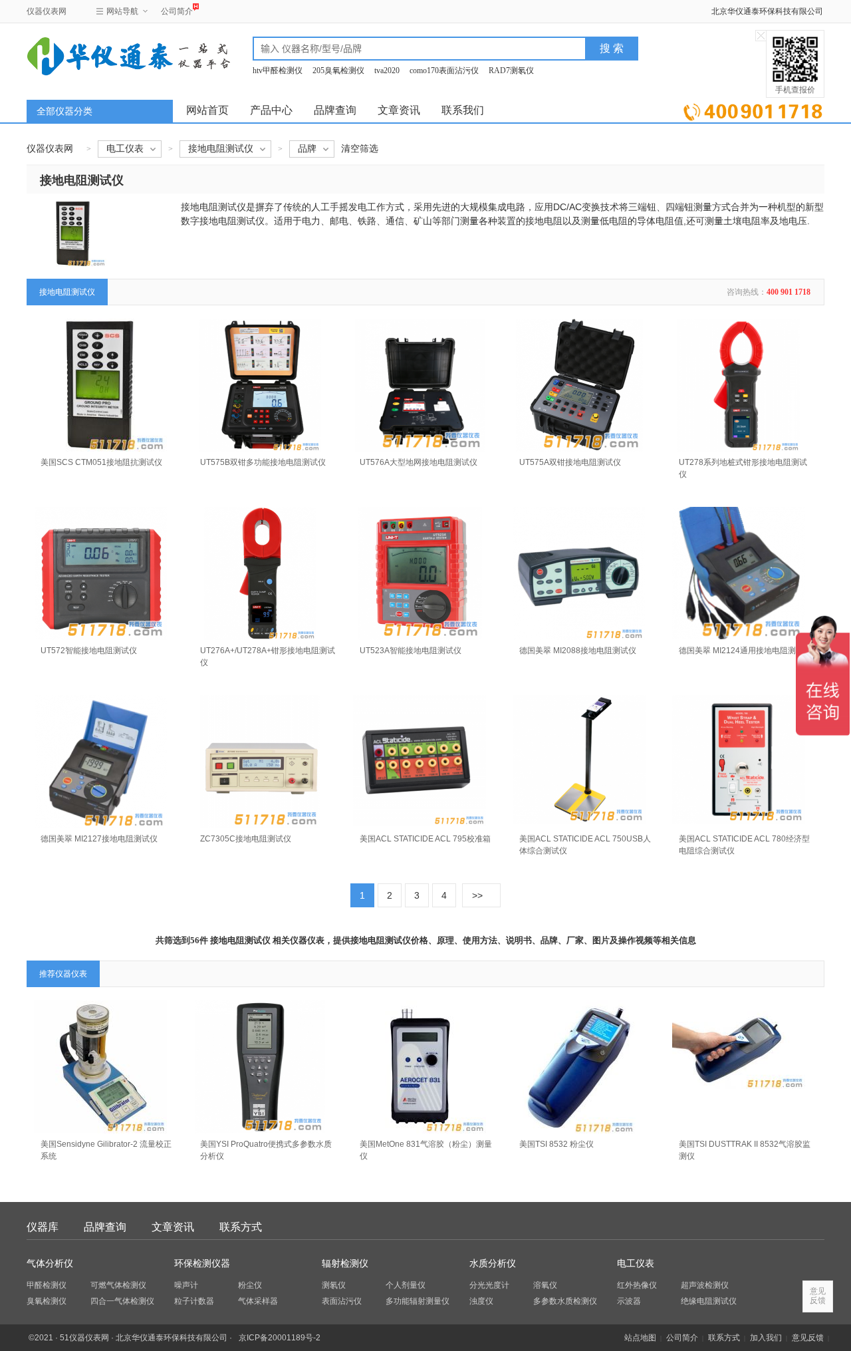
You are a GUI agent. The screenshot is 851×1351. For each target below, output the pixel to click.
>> (477, 895)
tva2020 (387, 70)
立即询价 (752, 109)
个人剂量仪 (406, 1285)
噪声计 (186, 1285)
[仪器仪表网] (98, 55)
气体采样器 (258, 1301)
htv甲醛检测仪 (278, 70)
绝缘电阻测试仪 (709, 1301)
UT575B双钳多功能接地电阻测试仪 (263, 462)
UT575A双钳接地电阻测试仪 (570, 462)
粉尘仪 (250, 1285)
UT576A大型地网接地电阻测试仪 (418, 462)
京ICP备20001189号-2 (279, 1337)
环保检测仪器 (202, 1264)
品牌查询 (335, 110)
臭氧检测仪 (46, 1301)
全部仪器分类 (64, 111)
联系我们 (462, 110)
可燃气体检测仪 (118, 1285)
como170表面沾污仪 (444, 70)
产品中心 (271, 110)
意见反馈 (808, 1337)
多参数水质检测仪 (565, 1301)
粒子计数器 (194, 1301)
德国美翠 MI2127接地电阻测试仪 (99, 838)
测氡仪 (334, 1285)
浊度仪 (481, 1301)
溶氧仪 (545, 1285)
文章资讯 (399, 110)
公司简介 (177, 11)
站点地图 (640, 1337)
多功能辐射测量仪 (417, 1301)
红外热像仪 (637, 1285)
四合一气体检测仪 (122, 1301)
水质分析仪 (492, 1264)
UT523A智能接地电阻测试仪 (410, 650)
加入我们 (766, 1337)
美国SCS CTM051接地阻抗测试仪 (101, 462)
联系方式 (240, 1227)
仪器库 (43, 1227)
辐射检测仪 (345, 1264)
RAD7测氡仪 (511, 70)
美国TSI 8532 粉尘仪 (556, 1144)
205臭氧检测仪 (338, 70)
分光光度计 (489, 1285)
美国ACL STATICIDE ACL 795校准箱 (425, 838)
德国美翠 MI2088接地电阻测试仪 (577, 650)
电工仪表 (635, 1264)
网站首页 (207, 110)
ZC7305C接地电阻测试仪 (245, 838)
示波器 (629, 1301)
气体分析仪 (50, 1264)
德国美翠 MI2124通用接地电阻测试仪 (745, 650)
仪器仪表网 (46, 11)
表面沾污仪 (342, 1301)
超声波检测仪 (705, 1285)
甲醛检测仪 (46, 1285)
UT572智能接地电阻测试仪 (89, 650)
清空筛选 (359, 149)
